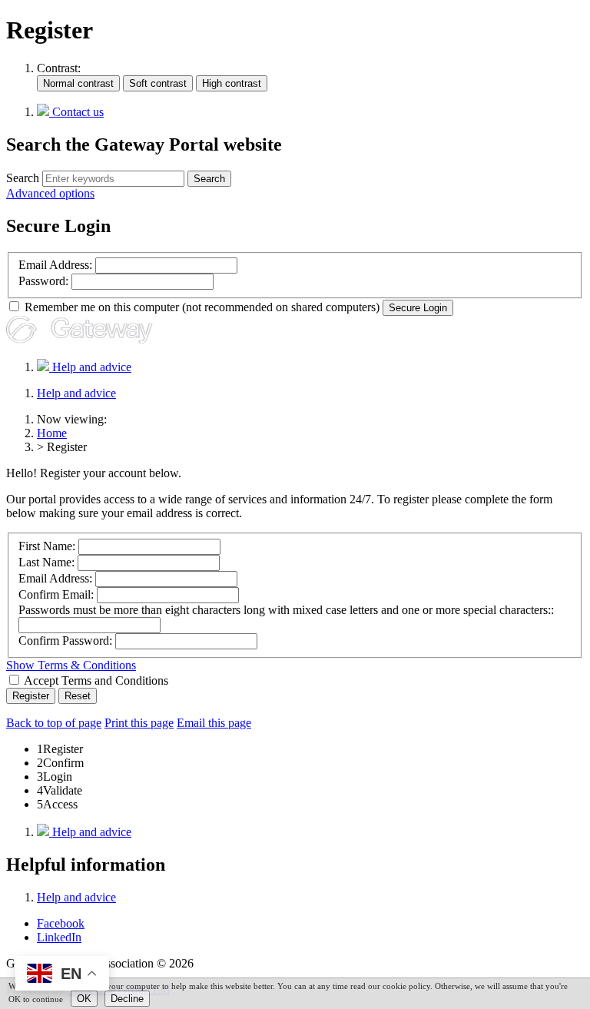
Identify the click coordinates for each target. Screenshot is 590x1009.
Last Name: (46, 562)
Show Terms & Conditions (71, 665)
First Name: (46, 546)
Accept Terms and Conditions (95, 680)
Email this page (214, 722)
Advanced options (50, 193)
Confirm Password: (65, 640)
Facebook (61, 923)
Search (22, 177)
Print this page (139, 722)
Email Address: (55, 264)
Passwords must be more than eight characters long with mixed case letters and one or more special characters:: (286, 609)
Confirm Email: (56, 594)
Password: (43, 280)
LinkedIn (59, 937)
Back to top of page (53, 722)
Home (52, 433)
